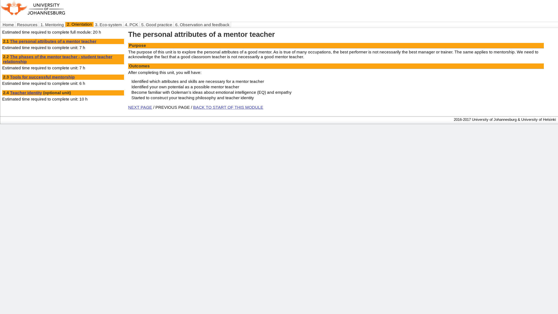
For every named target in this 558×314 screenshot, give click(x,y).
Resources (27, 24)
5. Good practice (156, 24)
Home (8, 24)
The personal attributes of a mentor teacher (53, 41)
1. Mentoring (52, 24)
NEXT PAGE (140, 107)
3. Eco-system (108, 24)
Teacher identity (26, 92)
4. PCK (131, 24)
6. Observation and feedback (202, 24)
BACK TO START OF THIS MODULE (228, 107)
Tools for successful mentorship (42, 77)
